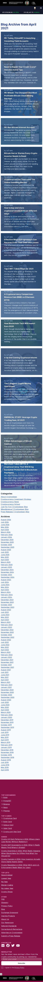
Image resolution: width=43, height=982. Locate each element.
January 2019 (6, 747)
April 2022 (5, 650)
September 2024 (7, 577)
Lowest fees (6, 878)
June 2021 (5, 675)
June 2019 (5, 735)
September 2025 (7, 547)
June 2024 (5, 585)
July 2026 (5, 522)
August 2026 (6, 520)
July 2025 (5, 552)
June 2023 (5, 615)
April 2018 (5, 770)
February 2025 (7, 565)
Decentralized (6, 875)
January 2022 (6, 657)
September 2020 (7, 697)
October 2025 (6, 545)
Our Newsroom (7, 923)
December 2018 (7, 750)
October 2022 (6, 635)
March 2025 (5, 562)
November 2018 (7, 752)
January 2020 (6, 717)
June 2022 (5, 645)
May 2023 (5, 617)
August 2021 (6, 670)
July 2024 (5, 582)
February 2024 (7, 595)
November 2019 (7, 722)
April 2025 (5, 560)
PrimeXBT (7, 801)
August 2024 (6, 580)
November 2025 (7, 542)
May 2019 (4, 737)
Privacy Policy (7, 906)
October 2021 (6, 665)
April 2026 (5, 530)
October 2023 (6, 605)
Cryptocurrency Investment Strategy (16, 499)
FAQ (2, 899)
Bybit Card (7, 822)
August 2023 (6, 610)
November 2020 (7, 692)
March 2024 (6, 592)
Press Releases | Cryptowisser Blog (15, 512)
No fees (4, 882)
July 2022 (5, 642)
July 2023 (5, 612)
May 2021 (4, 677)
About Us (5, 919)
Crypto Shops (7, 892)
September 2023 (7, 607)
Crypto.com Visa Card (12, 832)
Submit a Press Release (10, 936)
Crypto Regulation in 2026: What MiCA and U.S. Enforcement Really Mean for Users (20, 866)
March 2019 (5, 742)
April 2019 (5, 740)
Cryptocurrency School (10, 504)
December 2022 (7, 630)
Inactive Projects (8, 916)
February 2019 (6, 745)
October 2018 (6, 755)
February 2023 (7, 625)
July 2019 (4, 732)
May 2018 (5, 767)
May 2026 (5, 527)
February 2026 (7, 535)
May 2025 (5, 557)
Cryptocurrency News (10, 502)
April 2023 (5, 620)
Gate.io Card (8, 825)
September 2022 (7, 637)
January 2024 (6, 597)
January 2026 (6, 537)
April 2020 (5, 710)
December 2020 (7, 690)
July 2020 (5, 702)
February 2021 (6, 685)
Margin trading (7, 885)
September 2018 (7, 757)
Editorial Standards (8, 926)
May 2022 (5, 647)
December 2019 (7, 720)
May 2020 (5, 707)
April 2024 (5, 590)
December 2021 (7, 660)
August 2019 (6, 730)
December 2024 (7, 570)
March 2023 (5, 622)
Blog (3, 909)
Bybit (5, 797)
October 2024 (6, 575)
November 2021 (7, 662)
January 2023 (6, 627)
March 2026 (5, 532)
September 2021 (7, 667)
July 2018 (5, 762)
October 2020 (6, 695)
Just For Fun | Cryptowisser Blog (14, 507)
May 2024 (5, 587)
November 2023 (7, 602)
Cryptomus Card (10, 818)
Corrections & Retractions (11, 929)
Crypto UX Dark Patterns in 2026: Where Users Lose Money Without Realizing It (20, 840)
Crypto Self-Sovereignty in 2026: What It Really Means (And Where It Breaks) (20, 846)
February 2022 (7, 655)
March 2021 (5, 682)
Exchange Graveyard (9, 913)
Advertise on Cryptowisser (12, 933)
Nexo (5, 807)
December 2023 (7, 600)
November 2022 (7, 632)
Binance (6, 804)
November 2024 (7, 572)
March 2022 (5, 652)
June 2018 (5, 765)
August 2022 (6, 640)
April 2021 (5, 680)
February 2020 (7, 715)
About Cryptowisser (9, 497)
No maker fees (7, 888)
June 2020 (5, 705)
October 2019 (6, 725)
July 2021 (4, 672)
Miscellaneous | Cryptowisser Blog (14, 509)
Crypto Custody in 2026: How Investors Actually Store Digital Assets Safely (20, 860)
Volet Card (7, 828)
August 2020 (6, 700)
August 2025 (6, 550)
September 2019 (7, 727)
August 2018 (6, 760)
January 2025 (6, 567)
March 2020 (6, 712)
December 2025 (7, 540)
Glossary (4, 903)
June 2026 (5, 525)
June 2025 (5, 555)
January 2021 (6, 687)
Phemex (6, 811)
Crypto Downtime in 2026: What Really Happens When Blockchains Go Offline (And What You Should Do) (20, 853)
